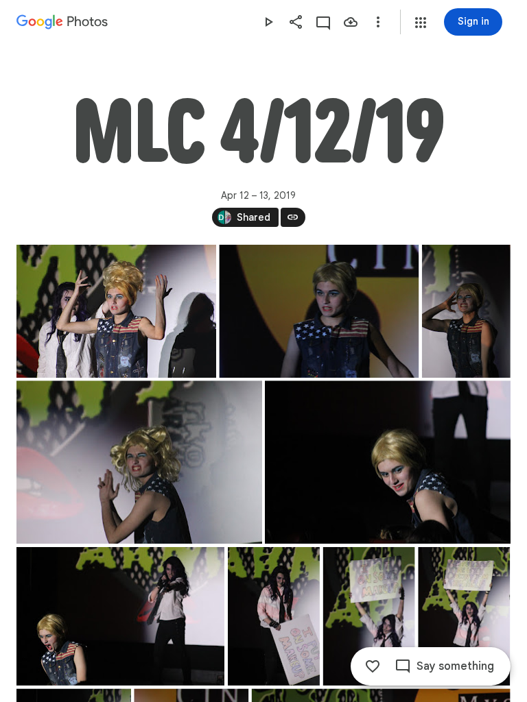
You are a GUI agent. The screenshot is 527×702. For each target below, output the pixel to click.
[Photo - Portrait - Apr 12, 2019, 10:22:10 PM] (466, 311)
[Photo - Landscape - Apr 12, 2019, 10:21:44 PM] (116, 311)
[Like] (372, 666)
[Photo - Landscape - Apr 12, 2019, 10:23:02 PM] (388, 462)
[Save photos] (350, 22)
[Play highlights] (268, 21)
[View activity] (323, 22)
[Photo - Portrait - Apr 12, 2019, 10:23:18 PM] (274, 616)
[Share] (295, 22)
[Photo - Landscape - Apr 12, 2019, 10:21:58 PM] (319, 311)
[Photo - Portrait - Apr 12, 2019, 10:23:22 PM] (369, 616)
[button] (420, 22)
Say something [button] (455, 666)
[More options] (378, 22)
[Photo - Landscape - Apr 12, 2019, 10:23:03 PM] (120, 616)
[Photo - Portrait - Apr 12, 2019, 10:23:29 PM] (464, 616)
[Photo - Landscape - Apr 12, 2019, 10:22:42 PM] (139, 462)
